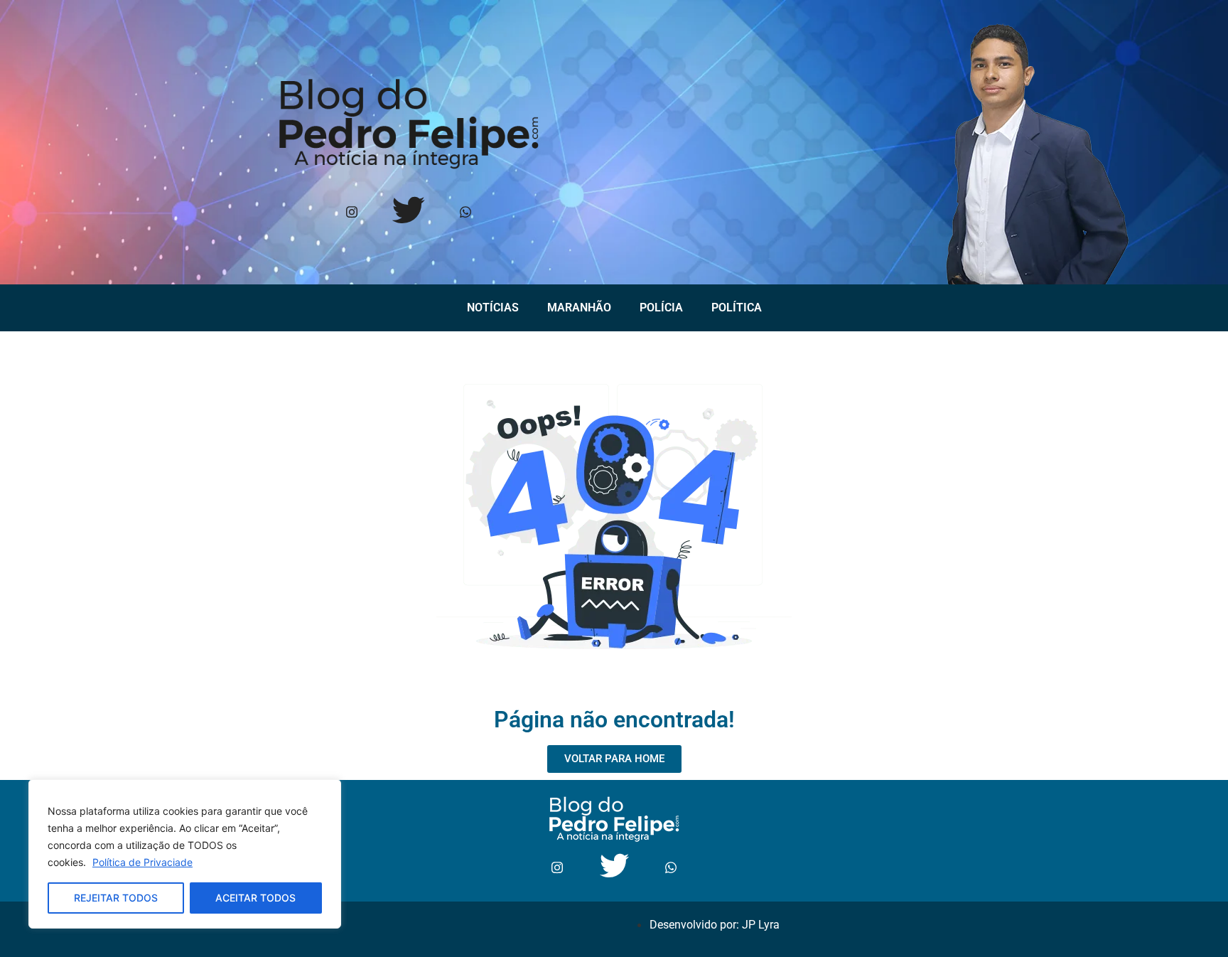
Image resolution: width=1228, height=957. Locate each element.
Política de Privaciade (142, 862)
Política (736, 307)
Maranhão (579, 307)
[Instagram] (351, 213)
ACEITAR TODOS (255, 898)
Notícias (493, 307)
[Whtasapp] (465, 213)
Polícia (661, 307)
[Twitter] (408, 213)
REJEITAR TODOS (116, 898)
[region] (184, 854)
